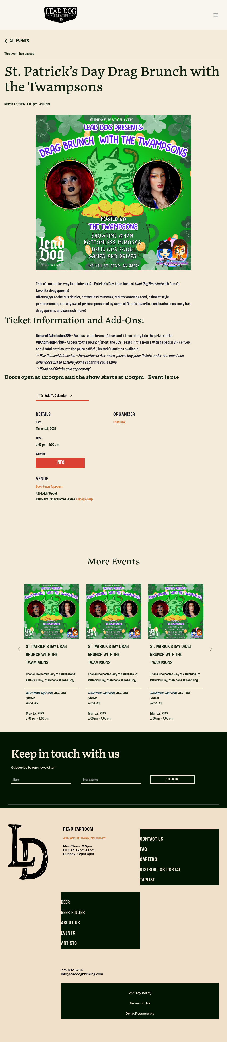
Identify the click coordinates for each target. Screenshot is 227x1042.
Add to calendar (56, 396)
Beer (65, 902)
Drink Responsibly (140, 1014)
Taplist (147, 880)
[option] (51, 649)
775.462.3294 (72, 970)
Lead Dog (119, 422)
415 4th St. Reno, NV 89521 (84, 838)
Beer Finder (73, 912)
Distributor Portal (160, 870)
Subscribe (172, 779)
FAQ (143, 849)
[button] (215, 14)
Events (68, 933)
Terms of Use (140, 1003)
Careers (148, 859)
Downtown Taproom (49, 487)
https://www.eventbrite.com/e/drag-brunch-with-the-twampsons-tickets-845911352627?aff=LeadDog (59, 463)
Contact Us (151, 839)
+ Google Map (84, 500)
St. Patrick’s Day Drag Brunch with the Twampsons (46, 654)
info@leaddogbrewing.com (82, 974)
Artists (69, 943)
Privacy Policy (140, 993)
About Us (70, 923)
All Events (19, 41)
